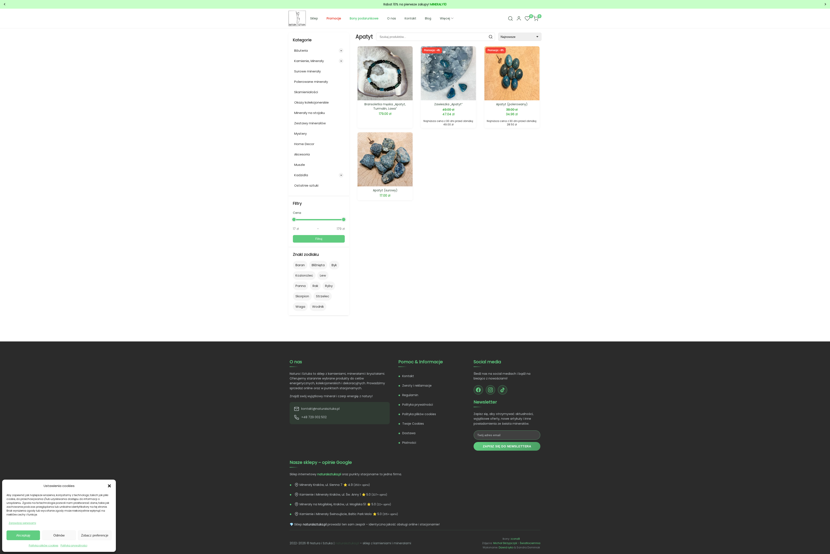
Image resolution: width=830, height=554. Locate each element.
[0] (527, 18)
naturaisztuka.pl (347, 543)
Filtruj (318, 238)
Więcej (445, 18)
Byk (334, 265)
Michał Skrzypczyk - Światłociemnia (516, 543)
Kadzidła (301, 175)
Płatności (409, 442)
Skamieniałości (306, 92)
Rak (315, 285)
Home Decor (304, 144)
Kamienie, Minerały (309, 61)
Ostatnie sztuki (306, 185)
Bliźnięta (318, 265)
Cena (297, 213)
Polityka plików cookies (43, 545)
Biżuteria (301, 50)
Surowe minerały (307, 71)
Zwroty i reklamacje (417, 385)
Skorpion (302, 296)
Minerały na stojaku (309, 112)
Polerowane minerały (311, 81)
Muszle (299, 164)
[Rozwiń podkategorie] (341, 50)
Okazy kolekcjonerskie (311, 102)
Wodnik (318, 306)
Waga (300, 306)
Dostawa (408, 433)
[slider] (294, 219)
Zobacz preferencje (94, 535)
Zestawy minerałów (310, 123)
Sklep (314, 18)
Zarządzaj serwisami (22, 523)
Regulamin (410, 395)
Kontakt (410, 18)
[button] (109, 486)
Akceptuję (23, 535)
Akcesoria (302, 154)
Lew (323, 275)
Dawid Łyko (506, 547)
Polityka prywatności (74, 545)
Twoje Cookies (413, 423)
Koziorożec (304, 275)
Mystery (300, 133)
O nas (391, 18)
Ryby (329, 285)
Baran (300, 265)
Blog (428, 18)
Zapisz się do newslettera (507, 446)
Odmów (59, 535)
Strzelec (322, 296)
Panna (300, 285)
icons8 (515, 539)
